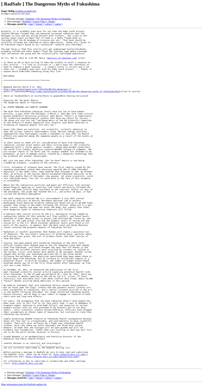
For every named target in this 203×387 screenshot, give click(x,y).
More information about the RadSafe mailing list (23, 384)
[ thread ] (39, 24)
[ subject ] (48, 24)
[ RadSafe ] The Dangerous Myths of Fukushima (48, 19)
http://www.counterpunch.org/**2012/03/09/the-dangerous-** (37, 89)
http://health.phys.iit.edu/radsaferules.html (52, 357)
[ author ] (58, 24)
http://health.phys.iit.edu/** (70, 354)
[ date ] (31, 24)
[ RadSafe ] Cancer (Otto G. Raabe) (38, 21)
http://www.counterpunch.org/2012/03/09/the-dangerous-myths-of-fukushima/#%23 (75, 91)
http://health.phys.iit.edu (27, 363)
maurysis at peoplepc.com (62, 58)
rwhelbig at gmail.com (25, 11)
